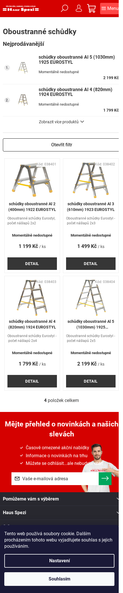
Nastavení (59, 560)
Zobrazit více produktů (59, 122)
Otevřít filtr (61, 144)
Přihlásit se (105, 478)
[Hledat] (64, 8)
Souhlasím (59, 579)
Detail (32, 263)
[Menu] (110, 8)
